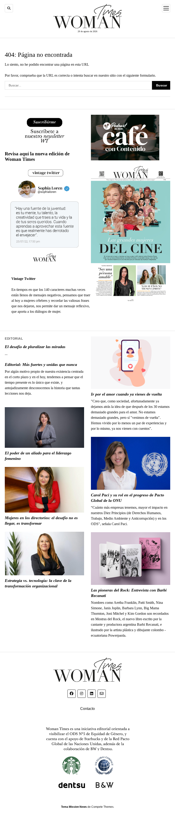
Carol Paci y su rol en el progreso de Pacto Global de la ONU (127, 498)
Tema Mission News (74, 806)
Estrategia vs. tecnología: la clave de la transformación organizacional (38, 583)
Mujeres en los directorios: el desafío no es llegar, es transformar (41, 521)
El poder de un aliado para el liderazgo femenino (38, 456)
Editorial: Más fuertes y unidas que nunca (41, 364)
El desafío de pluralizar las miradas (35, 346)
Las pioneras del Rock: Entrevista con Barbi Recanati (129, 593)
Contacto (87, 709)
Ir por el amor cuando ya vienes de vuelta (126, 394)
